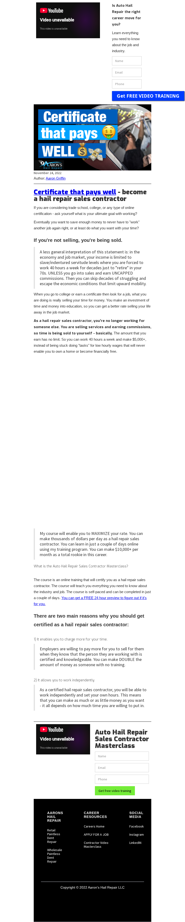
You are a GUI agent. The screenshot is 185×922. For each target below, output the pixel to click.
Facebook (136, 826)
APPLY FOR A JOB (96, 834)
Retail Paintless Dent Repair (53, 836)
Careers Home (94, 826)
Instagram (136, 834)
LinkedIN (135, 843)
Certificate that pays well (75, 192)
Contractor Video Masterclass (96, 844)
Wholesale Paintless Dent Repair (54, 855)
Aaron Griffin (56, 178)
